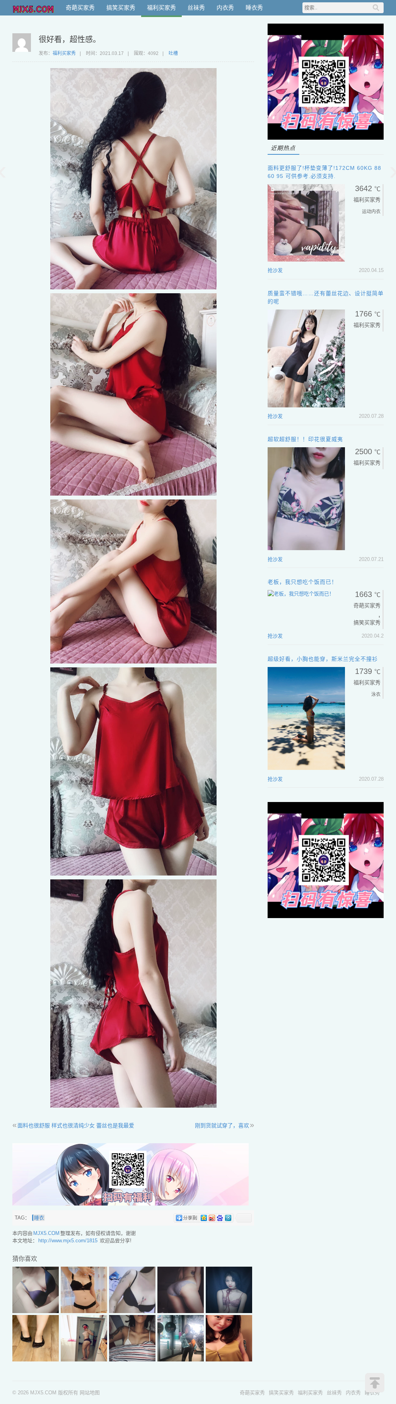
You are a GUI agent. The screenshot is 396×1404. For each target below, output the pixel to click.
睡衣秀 (254, 7)
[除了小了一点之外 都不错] (132, 1360)
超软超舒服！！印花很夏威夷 (305, 439)
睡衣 (39, 1218)
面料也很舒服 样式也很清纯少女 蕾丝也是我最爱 (75, 1125)
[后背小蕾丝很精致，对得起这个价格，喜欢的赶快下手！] (84, 1311)
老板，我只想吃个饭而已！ (302, 582)
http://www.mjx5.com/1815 (67, 1240)
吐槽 (173, 53)
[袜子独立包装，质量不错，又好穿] (35, 1360)
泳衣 (376, 694)
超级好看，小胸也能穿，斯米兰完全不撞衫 (323, 659)
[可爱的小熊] (84, 1360)
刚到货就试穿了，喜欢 (222, 1125)
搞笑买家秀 (120, 7)
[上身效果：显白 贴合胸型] (132, 1311)
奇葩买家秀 (80, 7)
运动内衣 (371, 211)
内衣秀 (225, 7)
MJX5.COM (33, 7)
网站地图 (90, 1392)
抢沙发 (275, 270)
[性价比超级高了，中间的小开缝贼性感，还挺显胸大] (229, 1360)
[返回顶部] (374, 1382)
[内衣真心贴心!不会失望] (229, 1311)
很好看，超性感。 (70, 39)
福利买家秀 (161, 7)
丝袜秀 (196, 7)
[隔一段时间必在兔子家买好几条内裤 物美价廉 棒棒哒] (180, 1311)
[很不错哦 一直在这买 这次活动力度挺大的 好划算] (35, 1311)
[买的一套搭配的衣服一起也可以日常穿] (180, 1360)
